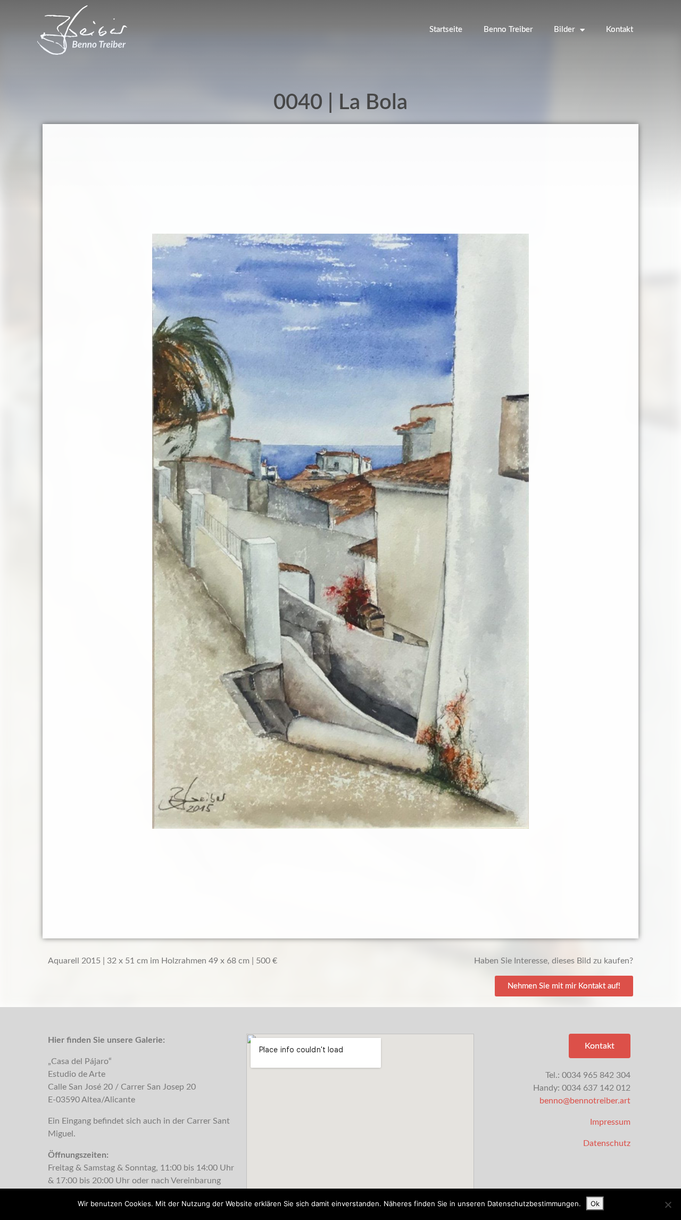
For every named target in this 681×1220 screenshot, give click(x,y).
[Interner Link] (340, 531)
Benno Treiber (508, 30)
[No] (667, 1204)
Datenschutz (606, 1143)
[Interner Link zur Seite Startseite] (82, 30)
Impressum (610, 1122)
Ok (595, 1203)
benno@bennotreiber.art (584, 1101)
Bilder (564, 30)
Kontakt (619, 30)
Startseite (445, 30)
